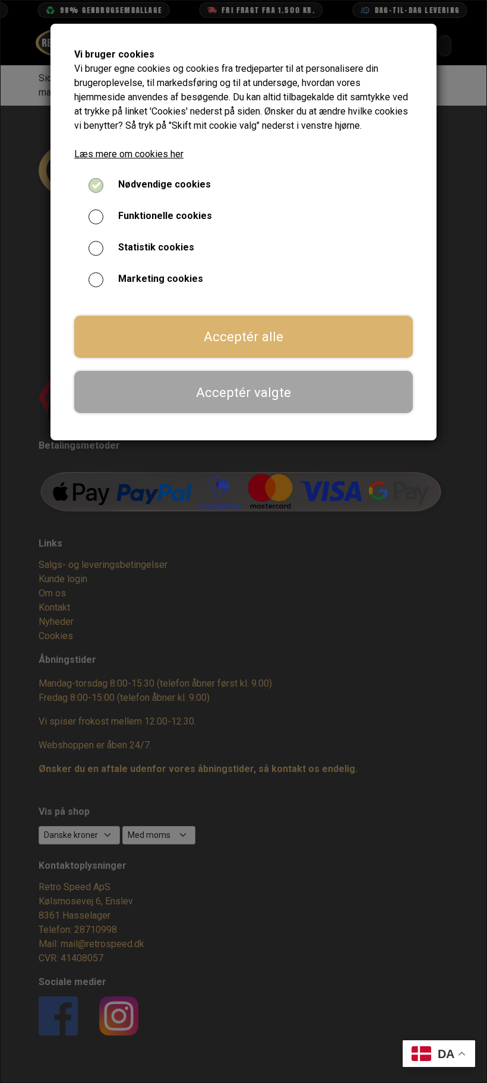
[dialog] (243, 541)
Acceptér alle (243, 336)
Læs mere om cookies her (129, 154)
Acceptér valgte (243, 392)
